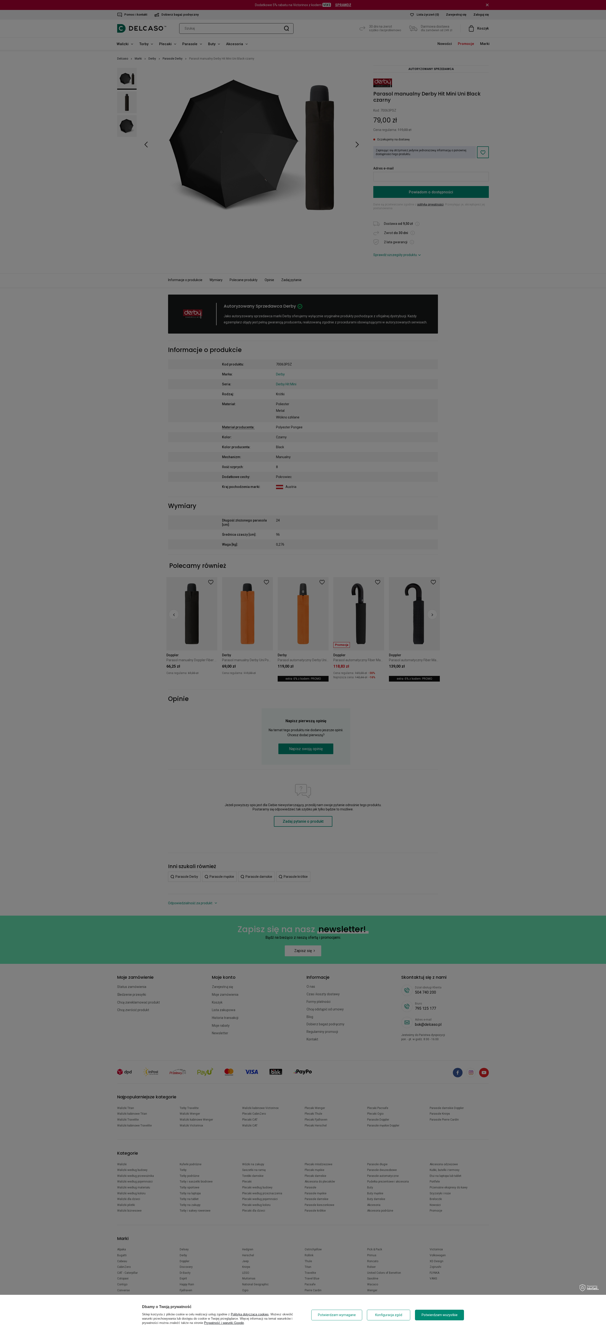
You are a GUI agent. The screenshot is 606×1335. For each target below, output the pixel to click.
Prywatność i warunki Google (224, 1323)
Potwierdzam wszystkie (440, 1315)
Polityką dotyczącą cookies (250, 1314)
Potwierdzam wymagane (337, 1315)
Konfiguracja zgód (388, 1315)
